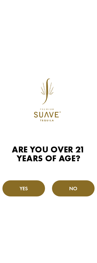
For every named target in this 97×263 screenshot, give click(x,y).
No (73, 188)
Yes (24, 188)
